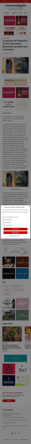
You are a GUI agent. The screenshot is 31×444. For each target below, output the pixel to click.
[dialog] (15, 222)
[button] (15, 236)
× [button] (28, 206)
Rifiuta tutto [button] (15, 232)
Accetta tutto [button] (15, 229)
